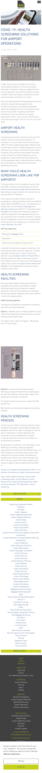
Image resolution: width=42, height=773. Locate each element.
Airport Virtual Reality (21, 579)
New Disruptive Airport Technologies (21, 633)
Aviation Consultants (21, 584)
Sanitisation (25, 484)
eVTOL (21, 607)
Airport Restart (21, 564)
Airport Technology (21, 576)
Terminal (21, 685)
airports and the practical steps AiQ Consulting (18, 189)
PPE (18, 484)
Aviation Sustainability (21, 587)
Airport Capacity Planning (21, 517)
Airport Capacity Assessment (21, 515)
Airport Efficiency (21, 530)
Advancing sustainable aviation (21, 504)
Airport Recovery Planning (21, 561)
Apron (21, 687)
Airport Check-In (21, 522)
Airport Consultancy (21, 525)
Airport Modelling (21, 543)
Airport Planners (21, 553)
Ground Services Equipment (21, 610)
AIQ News (21, 507)
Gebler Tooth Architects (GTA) (26, 256)
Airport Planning (21, 556)
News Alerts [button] (19, 651)
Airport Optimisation (21, 548)
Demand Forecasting (21, 697)
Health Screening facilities (22, 482)
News (21, 661)
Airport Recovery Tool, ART (11, 225)
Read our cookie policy (11, 754)
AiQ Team (21, 510)
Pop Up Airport (21, 636)
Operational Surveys (21, 702)
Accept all (21, 767)
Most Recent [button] (19, 494)
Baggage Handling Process (21, 589)
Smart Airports (21, 643)
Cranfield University (20, 602)
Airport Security (21, 566)
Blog (21, 594)
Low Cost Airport (21, 625)
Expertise (21, 680)
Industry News (21, 623)
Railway (21, 638)
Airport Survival (21, 571)
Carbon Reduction (21, 705)
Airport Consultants (21, 528)
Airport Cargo (21, 520)
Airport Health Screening (14, 477)
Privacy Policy (21, 741)
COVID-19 (21, 600)
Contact (21, 663)
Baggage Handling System (21, 592)
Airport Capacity (21, 512)
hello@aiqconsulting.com (21, 735)
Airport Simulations (21, 569)
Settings (21, 761)
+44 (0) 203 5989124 (22, 732)
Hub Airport (20, 620)
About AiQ (21, 668)
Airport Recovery (22, 479)
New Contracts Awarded (21, 630)
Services (21, 694)
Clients (21, 673)
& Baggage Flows (16, 234)
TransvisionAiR (21, 646)
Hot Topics (21, 618)
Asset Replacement (21, 582)
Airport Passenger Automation (20, 551)
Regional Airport (21, 641)
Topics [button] (19, 499)
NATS (21, 628)
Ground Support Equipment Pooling (21, 612)
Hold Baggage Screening (21, 615)
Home (21, 658)
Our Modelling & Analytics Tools (21, 675)
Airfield (21, 690)
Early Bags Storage (21, 605)
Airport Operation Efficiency (21, 546)
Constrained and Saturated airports (21, 597)
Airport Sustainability (21, 574)
